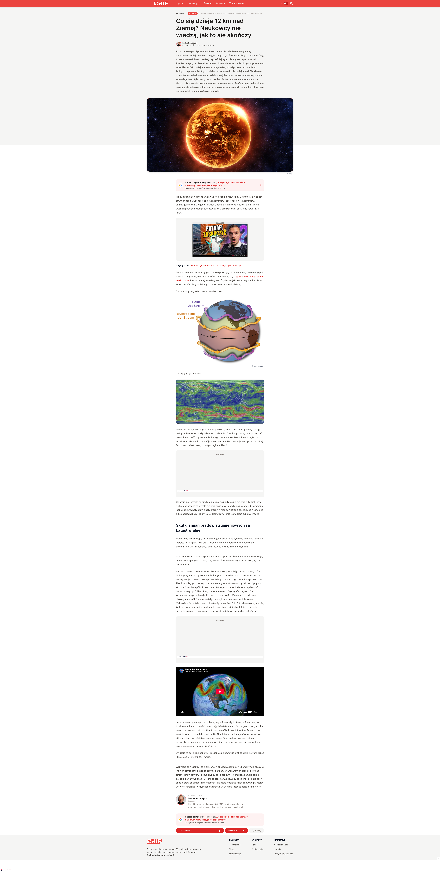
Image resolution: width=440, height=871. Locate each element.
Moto (209, 3)
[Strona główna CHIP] (161, 3)
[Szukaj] (291, 3)
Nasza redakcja (281, 845)
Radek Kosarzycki (190, 43)
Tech (182, 3)
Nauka (222, 3)
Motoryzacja (235, 853)
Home (181, 13)
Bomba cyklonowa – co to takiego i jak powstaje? (217, 265)
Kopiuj (258, 830)
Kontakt (277, 849)
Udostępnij (185, 830)
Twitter (232, 830)
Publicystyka (238, 3)
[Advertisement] (220, 472)
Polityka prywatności (283, 853)
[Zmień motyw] (284, 3)
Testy (194, 3)
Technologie (235, 845)
